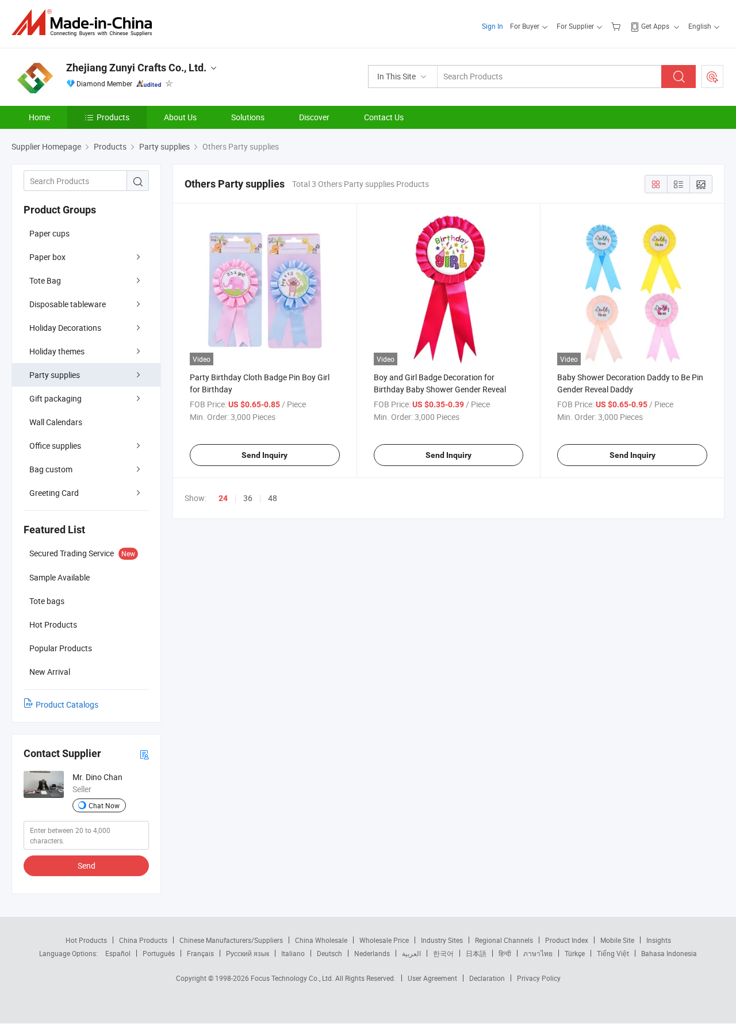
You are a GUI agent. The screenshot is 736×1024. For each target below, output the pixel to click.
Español (118, 953)
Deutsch (329, 953)
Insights (658, 940)
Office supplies (55, 445)
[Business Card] (144, 754)
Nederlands (372, 953)
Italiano (293, 953)
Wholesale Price (384, 940)
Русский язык (247, 953)
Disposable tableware (67, 304)
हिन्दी (505, 953)
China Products (143, 940)
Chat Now (104, 805)
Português (159, 953)
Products (113, 117)
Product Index (566, 940)
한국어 (443, 953)
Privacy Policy (539, 978)
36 (247, 497)
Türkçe (575, 953)
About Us (180, 117)
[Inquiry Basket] (617, 25)
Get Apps (655, 25)
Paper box (47, 256)
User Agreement (432, 978)
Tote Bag (45, 280)
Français (200, 953)
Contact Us (384, 117)
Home (39, 117)
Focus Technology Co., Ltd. (293, 978)
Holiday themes (57, 351)
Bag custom (50, 469)
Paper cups (49, 233)
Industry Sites (442, 940)
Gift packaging (55, 398)
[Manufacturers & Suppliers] (85, 22)
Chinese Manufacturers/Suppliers (231, 940)
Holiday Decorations (65, 327)
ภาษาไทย (538, 953)
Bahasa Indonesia (669, 953)
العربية (411, 953)
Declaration (487, 978)
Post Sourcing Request (712, 76)
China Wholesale (321, 940)
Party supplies (54, 374)
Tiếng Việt (613, 953)
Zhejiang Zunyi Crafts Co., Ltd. (136, 68)
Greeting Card (54, 492)
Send (86, 865)
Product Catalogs (67, 704)
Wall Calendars (55, 422)
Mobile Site (617, 940)
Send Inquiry (264, 455)
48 (272, 497)
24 (223, 498)
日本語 (476, 953)
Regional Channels (504, 940)
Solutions (247, 117)
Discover (314, 117)
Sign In (492, 25)
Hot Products (86, 940)
